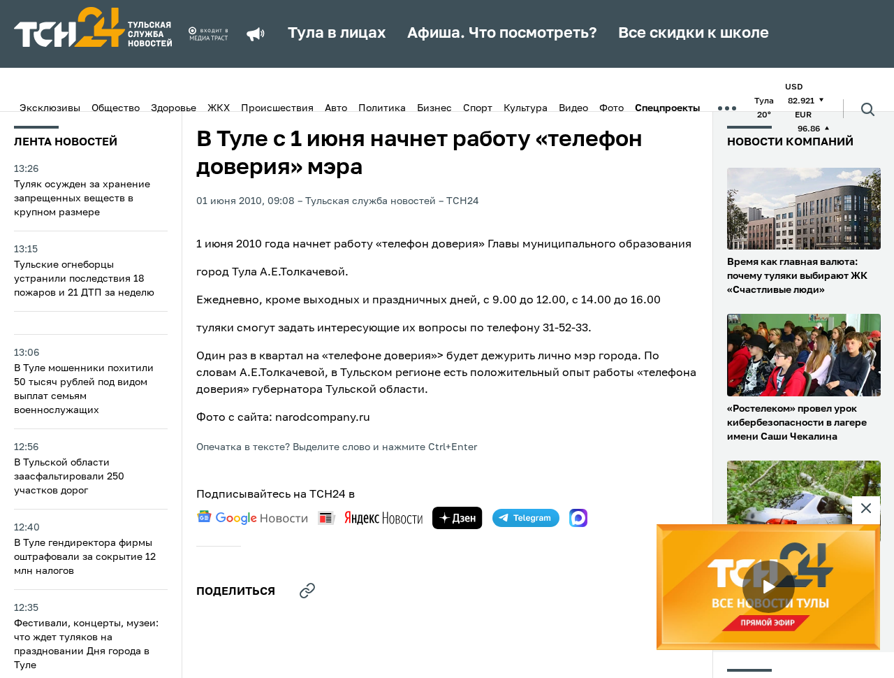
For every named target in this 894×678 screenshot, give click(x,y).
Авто (336, 108)
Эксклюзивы (50, 108)
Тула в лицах (337, 33)
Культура (526, 108)
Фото (611, 108)
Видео (573, 108)
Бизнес (434, 108)
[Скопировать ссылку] (307, 590)
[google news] (252, 518)
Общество (115, 108)
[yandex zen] (457, 518)
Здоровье (173, 108)
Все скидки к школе (693, 33)
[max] (578, 518)
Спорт (477, 108)
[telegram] (525, 518)
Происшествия (277, 108)
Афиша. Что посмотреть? (502, 33)
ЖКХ (218, 108)
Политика (382, 108)
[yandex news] (370, 517)
